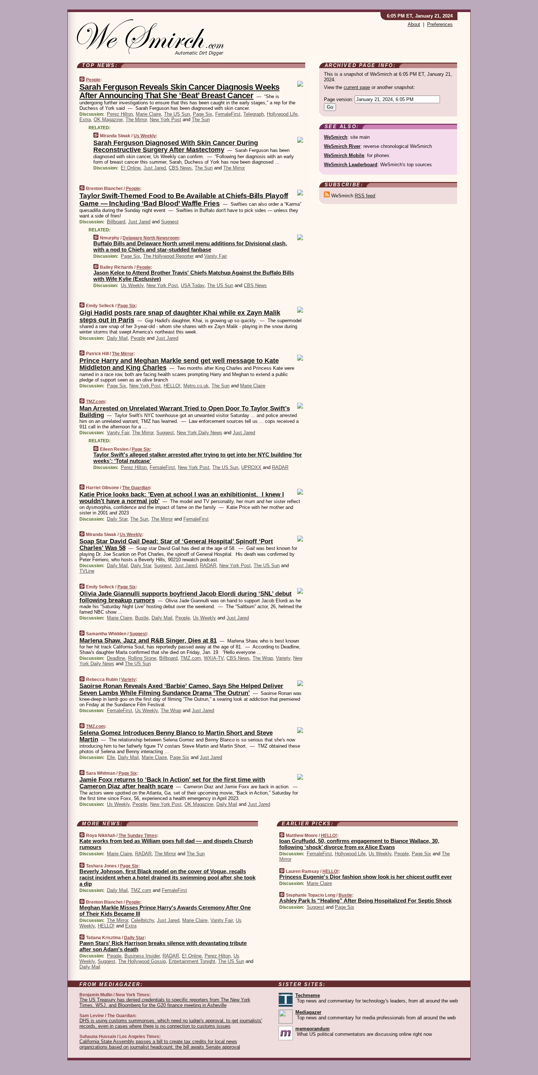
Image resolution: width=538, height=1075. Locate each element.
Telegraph (253, 114)
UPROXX (251, 467)
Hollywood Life (282, 114)
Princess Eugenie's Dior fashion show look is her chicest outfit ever (365, 877)
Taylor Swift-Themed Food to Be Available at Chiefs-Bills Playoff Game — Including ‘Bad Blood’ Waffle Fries (183, 199)
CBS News (180, 168)
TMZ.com (95, 401)
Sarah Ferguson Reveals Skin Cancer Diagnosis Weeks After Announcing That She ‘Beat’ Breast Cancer (179, 91)
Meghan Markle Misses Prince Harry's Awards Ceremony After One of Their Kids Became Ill (165, 910)
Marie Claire (148, 114)
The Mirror (136, 119)
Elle (111, 757)
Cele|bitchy (142, 920)
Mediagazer (308, 1012)
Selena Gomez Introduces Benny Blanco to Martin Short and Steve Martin (176, 736)
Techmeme (307, 995)
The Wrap (263, 658)
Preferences (440, 24)
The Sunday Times (138, 835)
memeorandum (312, 1028)
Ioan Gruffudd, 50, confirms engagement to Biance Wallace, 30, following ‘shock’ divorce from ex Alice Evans (359, 844)
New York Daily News (199, 432)
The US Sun (177, 114)
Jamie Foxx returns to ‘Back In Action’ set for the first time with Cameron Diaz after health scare (172, 783)
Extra (85, 119)
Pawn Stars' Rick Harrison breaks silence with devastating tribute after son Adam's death (163, 946)
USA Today (192, 285)
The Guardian (136, 488)
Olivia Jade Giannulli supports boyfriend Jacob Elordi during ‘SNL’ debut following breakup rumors (185, 597)
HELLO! (172, 385)
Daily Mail (117, 338)
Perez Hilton (120, 114)
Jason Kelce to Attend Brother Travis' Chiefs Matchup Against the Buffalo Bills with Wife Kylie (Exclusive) (193, 275)
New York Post (165, 119)
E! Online (131, 168)
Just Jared (154, 168)
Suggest (170, 221)
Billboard (116, 221)
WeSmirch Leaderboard (350, 164)
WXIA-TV (214, 658)
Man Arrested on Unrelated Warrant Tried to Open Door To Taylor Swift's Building (184, 412)
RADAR (280, 467)
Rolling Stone (142, 658)
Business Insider (142, 956)
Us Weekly (145, 136)
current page (357, 87)
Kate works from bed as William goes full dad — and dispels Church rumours (166, 844)
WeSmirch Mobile (344, 155)
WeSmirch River (342, 146)
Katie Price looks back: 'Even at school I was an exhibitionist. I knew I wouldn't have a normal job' (181, 498)
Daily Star (117, 519)
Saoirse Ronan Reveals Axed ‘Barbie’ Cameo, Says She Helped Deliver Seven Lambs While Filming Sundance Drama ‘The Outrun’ (181, 689)
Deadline (116, 658)
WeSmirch (335, 137)
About (414, 24)
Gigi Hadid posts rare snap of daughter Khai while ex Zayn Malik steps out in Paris (179, 316)
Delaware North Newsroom (151, 238)
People (93, 80)
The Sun (201, 119)
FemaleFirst (227, 114)
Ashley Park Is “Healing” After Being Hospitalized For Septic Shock (365, 900)
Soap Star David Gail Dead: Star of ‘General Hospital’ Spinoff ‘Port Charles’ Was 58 (176, 544)
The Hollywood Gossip (142, 961)
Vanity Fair (215, 256)
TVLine (86, 571)
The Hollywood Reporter (168, 256)
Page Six (202, 114)
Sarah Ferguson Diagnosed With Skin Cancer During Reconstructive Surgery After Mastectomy (175, 146)
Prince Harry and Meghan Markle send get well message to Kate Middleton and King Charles (179, 364)
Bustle (142, 618)
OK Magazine (108, 119)
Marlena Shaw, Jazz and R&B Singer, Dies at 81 (148, 640)
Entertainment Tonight (192, 961)
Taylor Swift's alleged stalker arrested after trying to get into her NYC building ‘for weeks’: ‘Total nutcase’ (197, 457)
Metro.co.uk (196, 385)
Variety (283, 658)
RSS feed (365, 195)
